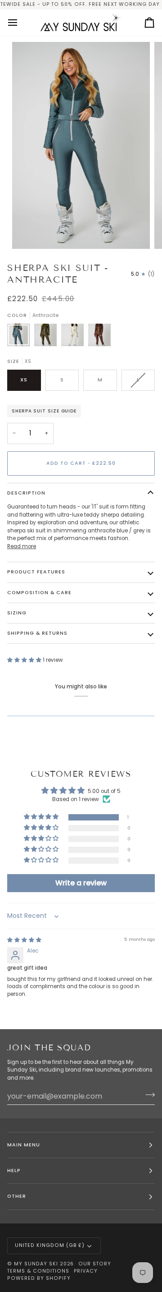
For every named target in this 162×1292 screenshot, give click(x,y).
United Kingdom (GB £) (50, 1245)
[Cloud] (74, 337)
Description (26, 493)
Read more (21, 546)
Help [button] (14, 1170)
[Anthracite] (20, 337)
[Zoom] (29, 232)
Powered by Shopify (39, 1278)
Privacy (86, 1271)
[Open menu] (20, 22)
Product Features (36, 571)
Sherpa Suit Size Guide (44, 411)
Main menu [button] (23, 1144)
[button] (25, 660)
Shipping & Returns (37, 633)
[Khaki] (47, 337)
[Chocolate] (99, 337)
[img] (24, 940)
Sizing (17, 612)
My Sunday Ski (36, 1263)
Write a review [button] (81, 883)
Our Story (94, 1263)
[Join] (147, 1095)
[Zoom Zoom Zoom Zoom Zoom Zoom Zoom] (81, 145)
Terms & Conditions (38, 1271)
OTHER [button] (16, 1196)
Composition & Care (39, 592)
